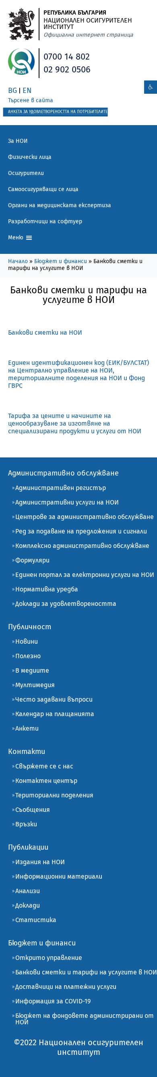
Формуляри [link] (32, 560)
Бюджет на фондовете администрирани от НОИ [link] (84, 1019)
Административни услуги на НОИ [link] (67, 502)
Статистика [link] (35, 920)
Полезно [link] (28, 656)
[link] (150, 87)
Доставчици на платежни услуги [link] (65, 987)
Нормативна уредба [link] (46, 589)
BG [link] (12, 90)
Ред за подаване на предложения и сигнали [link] (81, 531)
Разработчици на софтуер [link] (45, 221)
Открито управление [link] (48, 958)
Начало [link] (18, 261)
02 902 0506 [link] (67, 69)
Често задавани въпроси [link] (54, 699)
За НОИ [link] (18, 141)
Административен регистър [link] (60, 488)
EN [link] (27, 90)
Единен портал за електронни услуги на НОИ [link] (84, 575)
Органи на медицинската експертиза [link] (59, 205)
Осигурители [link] (26, 173)
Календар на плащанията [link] (54, 714)
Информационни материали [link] (58, 876)
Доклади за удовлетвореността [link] (65, 603)
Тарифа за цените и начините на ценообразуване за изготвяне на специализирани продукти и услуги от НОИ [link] (74, 423)
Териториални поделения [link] (54, 795)
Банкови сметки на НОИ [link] (45, 332)
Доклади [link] (27, 905)
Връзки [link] (26, 824)
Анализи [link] (27, 891)
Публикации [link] (28, 847)
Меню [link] (16, 237)
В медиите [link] (32, 670)
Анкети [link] (27, 728)
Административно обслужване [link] (63, 473)
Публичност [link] (29, 626)
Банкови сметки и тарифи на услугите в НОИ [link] (86, 972)
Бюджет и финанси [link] (60, 261)
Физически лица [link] (30, 157)
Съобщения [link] (32, 809)
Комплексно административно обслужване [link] (82, 546)
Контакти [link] (26, 751)
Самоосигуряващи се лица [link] (43, 189)
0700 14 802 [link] (66, 56)
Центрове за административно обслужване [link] (84, 517)
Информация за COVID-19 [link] (53, 1001)
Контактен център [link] (46, 781)
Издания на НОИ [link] (40, 862)
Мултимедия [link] (35, 685)
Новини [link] (26, 641)
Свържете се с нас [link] (44, 766)
